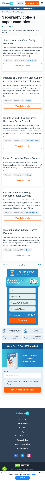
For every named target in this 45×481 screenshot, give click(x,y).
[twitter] (22, 455)
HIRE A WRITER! (31, 3)
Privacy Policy (22, 440)
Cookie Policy (22, 448)
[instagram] (29, 455)
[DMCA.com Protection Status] (22, 465)
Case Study (31, 60)
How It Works (22, 423)
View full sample (22, 66)
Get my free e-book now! (22, 390)
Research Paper (32, 141)
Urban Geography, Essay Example (22, 158)
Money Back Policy (22, 444)
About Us (22, 419)
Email (6, 371)
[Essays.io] (22, 413)
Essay (28, 100)
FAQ (22, 432)
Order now (22, 320)
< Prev (5, 265)
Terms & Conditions (22, 436)
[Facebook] (16, 455)
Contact (22, 428)
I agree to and (22, 383)
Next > (40, 265)
